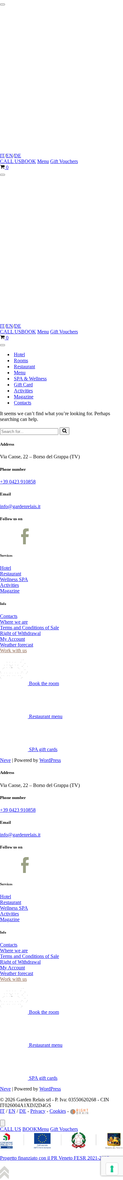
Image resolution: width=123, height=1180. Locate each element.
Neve (5, 760)
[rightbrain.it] (79, 1111)
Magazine (23, 396)
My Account (12, 639)
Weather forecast (16, 644)
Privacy (37, 1111)
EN (9, 155)
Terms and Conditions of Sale (29, 627)
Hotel (19, 354)
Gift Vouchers (64, 161)
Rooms (21, 360)
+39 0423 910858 (18, 481)
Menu (43, 161)
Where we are (14, 622)
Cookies (58, 1111)
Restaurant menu (45, 716)
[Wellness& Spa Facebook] (25, 542)
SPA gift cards (42, 749)
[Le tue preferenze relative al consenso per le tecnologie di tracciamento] (112, 1169)
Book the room (43, 683)
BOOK (28, 161)
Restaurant (24, 366)
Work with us (13, 650)
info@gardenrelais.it (20, 506)
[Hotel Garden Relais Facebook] (8, 542)
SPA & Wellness (30, 378)
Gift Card (23, 384)
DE (17, 155)
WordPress (50, 760)
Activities (23, 390)
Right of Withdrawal (20, 633)
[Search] (64, 431)
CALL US (10, 161)
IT (2, 155)
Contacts (22, 402)
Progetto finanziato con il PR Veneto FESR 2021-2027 (54, 1158)
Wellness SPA (14, 579)
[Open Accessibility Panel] (2, 1123)
